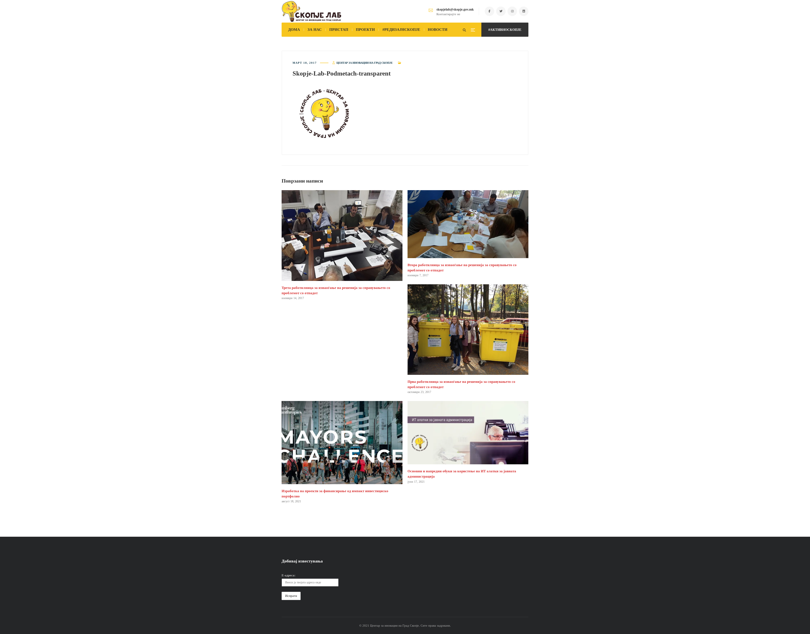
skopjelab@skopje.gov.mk (455, 9)
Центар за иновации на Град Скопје (364, 62)
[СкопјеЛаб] (312, 11)
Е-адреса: (289, 575)
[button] (324, 113)
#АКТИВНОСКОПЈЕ (504, 29)
